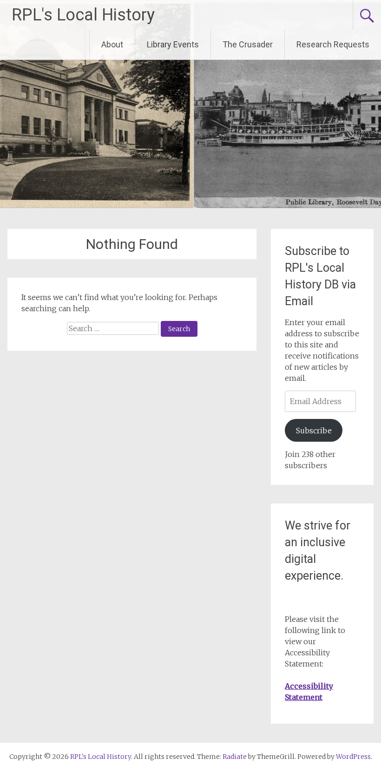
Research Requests (332, 44)
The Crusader (248, 44)
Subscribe (314, 430)
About (112, 44)
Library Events (173, 44)
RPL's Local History (83, 15)
